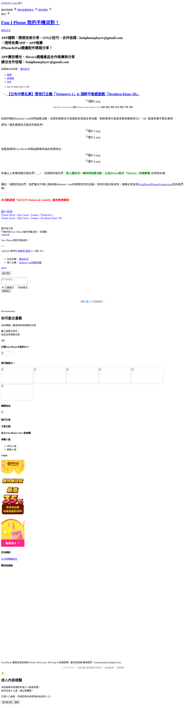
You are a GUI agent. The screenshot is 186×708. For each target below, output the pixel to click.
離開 (17, 702)
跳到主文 (5, 30)
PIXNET (71, 668)
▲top (3, 267)
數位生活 (25, 69)
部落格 (10, 78)
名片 (9, 82)
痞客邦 (21, 251)
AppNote (5, 234)
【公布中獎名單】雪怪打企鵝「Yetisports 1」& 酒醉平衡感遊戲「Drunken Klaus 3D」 (73, 94)
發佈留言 (6, 291)
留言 (27, 251)
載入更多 (6, 273)
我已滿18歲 (7, 702)
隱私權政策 (109, 668)
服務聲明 (120, 668)
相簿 (9, 75)
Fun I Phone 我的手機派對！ (30, 22)
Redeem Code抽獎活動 (30, 262)
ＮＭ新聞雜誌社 (9, 559)
